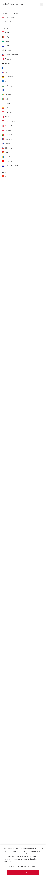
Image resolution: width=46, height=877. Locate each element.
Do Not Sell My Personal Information (23, 866)
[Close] (42, 848)
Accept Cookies (23, 873)
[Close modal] (41, 4)
